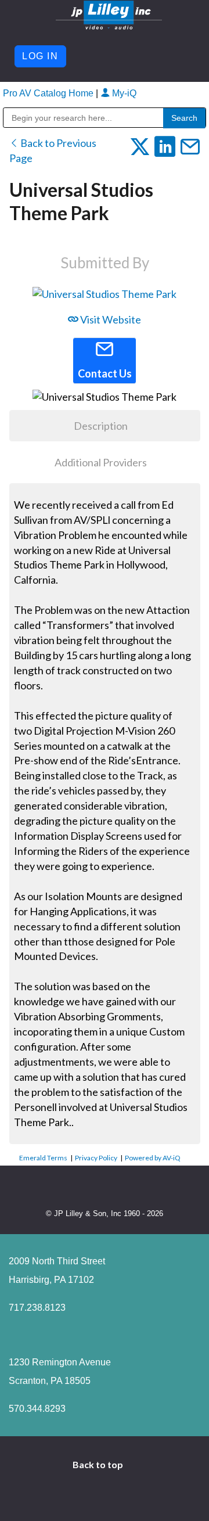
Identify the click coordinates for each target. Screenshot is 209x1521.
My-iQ (123, 93)
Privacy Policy (96, 1157)
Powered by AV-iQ (153, 1157)
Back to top (99, 1464)
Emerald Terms (43, 1157)
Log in (40, 56)
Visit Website (109, 319)
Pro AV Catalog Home (49, 93)
